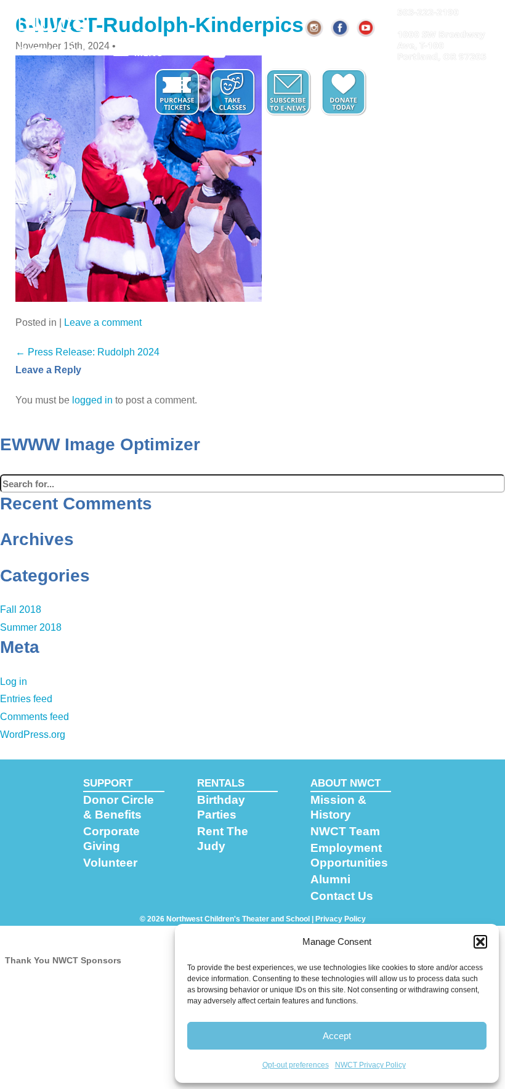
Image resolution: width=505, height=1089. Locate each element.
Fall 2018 (20, 609)
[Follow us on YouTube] (366, 27)
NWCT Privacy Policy (370, 1065)
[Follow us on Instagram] (315, 27)
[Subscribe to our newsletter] (289, 92)
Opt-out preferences (295, 1065)
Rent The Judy (222, 838)
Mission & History (338, 807)
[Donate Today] (345, 92)
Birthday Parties (221, 807)
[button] (480, 942)
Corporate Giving (111, 838)
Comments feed (34, 716)
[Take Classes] (234, 92)
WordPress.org (32, 734)
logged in (92, 400)
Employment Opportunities (349, 855)
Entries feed (26, 699)
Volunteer (110, 862)
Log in (13, 681)
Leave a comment (103, 322)
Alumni (330, 879)
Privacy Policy (340, 919)
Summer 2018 (31, 627)
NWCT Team (345, 831)
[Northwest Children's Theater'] (54, 29)
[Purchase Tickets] (178, 92)
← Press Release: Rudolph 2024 (87, 352)
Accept (337, 1035)
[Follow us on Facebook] (340, 27)
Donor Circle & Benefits (118, 807)
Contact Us (341, 895)
